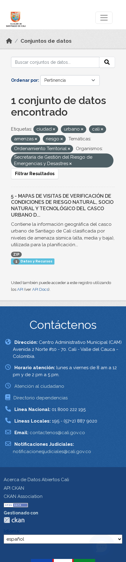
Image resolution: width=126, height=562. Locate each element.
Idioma (11, 531)
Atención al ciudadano (39, 386)
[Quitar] (54, 129)
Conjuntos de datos (46, 41)
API (20, 289)
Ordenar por (24, 80)
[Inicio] (9, 41)
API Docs (40, 289)
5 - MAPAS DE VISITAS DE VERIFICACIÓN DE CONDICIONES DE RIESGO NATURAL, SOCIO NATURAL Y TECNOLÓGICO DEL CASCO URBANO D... (62, 205)
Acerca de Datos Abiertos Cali (36, 479)
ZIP (16, 254)
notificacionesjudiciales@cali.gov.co (52, 451)
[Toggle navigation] (104, 18)
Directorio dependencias (40, 398)
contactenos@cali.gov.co (57, 432)
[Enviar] (107, 62)
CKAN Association (23, 496)
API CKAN (14, 488)
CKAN (14, 520)
